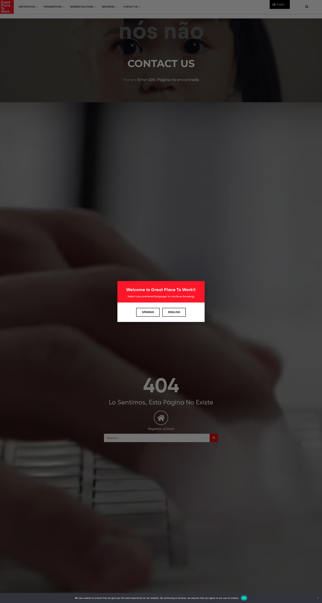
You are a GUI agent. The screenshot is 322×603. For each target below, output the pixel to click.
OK (244, 597)
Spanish (148, 312)
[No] (317, 598)
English (174, 312)
